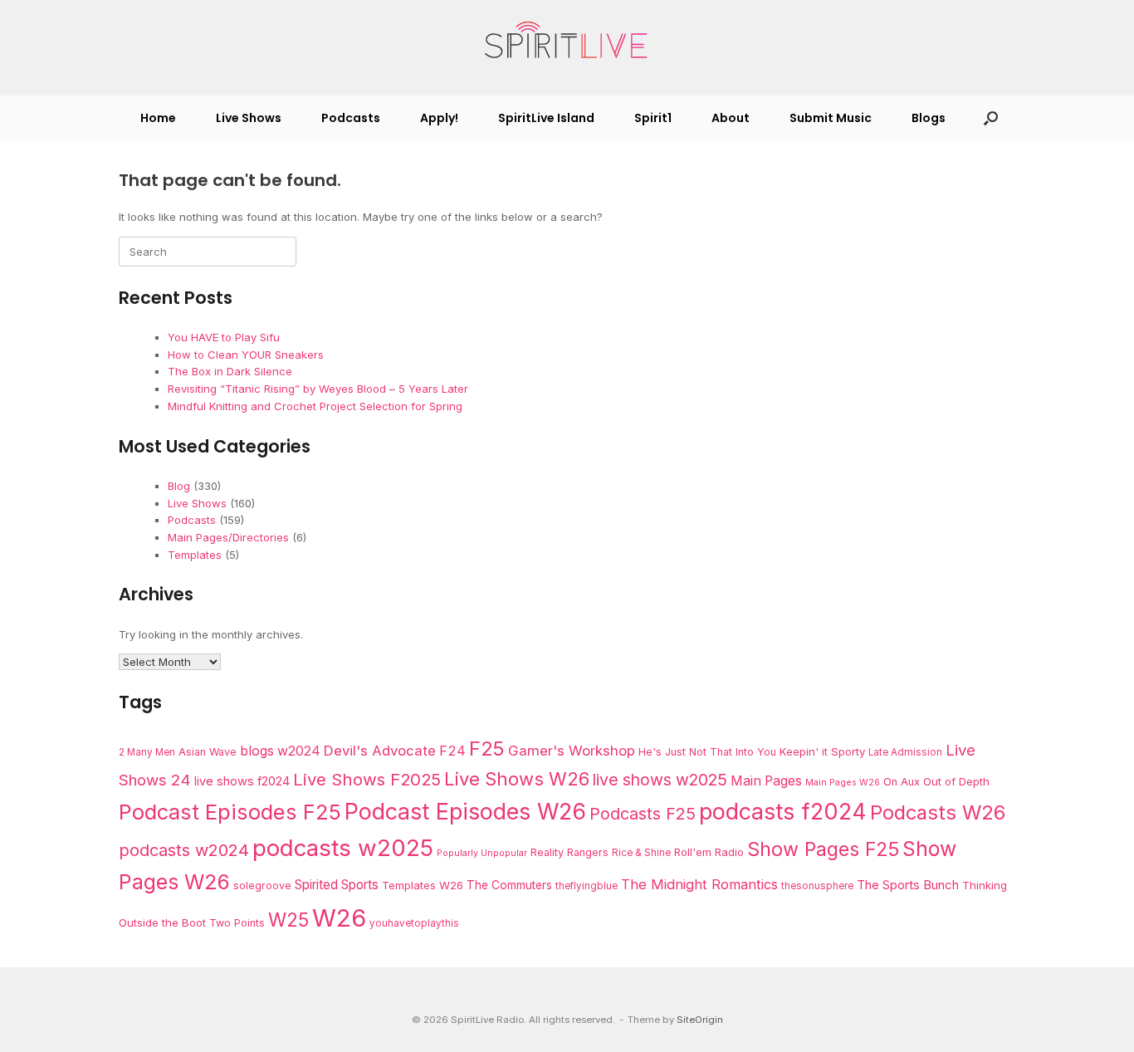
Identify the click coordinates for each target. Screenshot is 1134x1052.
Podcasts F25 (642, 814)
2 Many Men (147, 752)
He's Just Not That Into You (707, 752)
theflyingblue (586, 886)
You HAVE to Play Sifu (224, 337)
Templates (195, 554)
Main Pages (766, 781)
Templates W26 (422, 885)
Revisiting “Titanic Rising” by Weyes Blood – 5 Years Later (318, 388)
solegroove (262, 885)
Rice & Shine (641, 853)
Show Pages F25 (823, 849)
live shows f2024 (242, 781)
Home (158, 118)
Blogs (929, 118)
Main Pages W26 (842, 782)
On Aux (901, 782)
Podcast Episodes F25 (230, 811)
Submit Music (830, 118)
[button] (990, 117)
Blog (179, 485)
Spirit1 (653, 118)
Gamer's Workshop (571, 750)
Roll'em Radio (709, 852)
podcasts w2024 (184, 850)
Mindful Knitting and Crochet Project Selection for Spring (315, 406)
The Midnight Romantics (699, 884)
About (730, 118)
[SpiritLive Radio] (567, 40)
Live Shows (248, 118)
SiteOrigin (700, 1019)
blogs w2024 (280, 751)
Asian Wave (207, 752)
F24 (452, 750)
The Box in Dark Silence (230, 371)
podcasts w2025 (342, 848)
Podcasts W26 (937, 812)
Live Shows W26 (516, 779)
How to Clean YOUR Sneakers (246, 354)
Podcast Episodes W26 (465, 811)
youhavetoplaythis (414, 923)
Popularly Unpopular (482, 853)
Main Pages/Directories (228, 537)
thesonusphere (817, 886)
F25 (487, 748)
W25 (288, 919)
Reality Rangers (569, 852)
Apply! (439, 118)
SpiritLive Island (546, 118)
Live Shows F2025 (367, 779)
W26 (339, 917)
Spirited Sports (337, 885)
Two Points (237, 923)
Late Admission (905, 752)
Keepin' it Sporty (822, 751)
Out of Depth (956, 781)
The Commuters (509, 885)
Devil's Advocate (380, 750)
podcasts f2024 (783, 811)
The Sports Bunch (908, 885)
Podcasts (350, 118)
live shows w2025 (660, 780)
